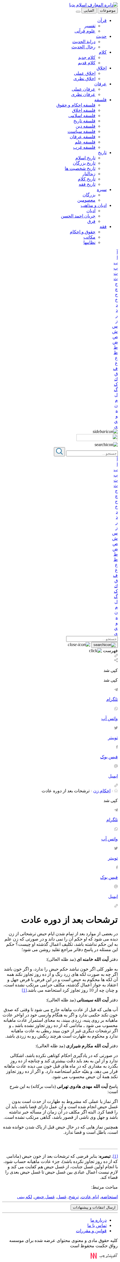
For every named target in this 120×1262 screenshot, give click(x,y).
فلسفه (100, 99)
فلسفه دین (85, 126)
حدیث (101, 36)
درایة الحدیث (83, 41)
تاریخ (102, 152)
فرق (91, 221)
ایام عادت (90, 1196)
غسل (61, 1196)
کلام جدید (86, 57)
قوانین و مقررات (91, 1230)
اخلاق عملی (84, 73)
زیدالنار (88, 173)
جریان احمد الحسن (78, 216)
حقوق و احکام (82, 231)
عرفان (100, 83)
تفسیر (89, 25)
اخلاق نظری (84, 78)
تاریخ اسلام (85, 157)
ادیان (91, 210)
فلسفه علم (85, 142)
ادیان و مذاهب (94, 205)
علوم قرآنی (85, 31)
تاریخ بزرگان (84, 163)
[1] (24, 990)
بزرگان (89, 194)
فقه (103, 226)
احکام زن (102, 790)
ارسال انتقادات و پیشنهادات (94, 1207)
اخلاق (102, 68)
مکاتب (89, 237)
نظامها (89, 242)
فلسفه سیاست (81, 131)
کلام (103, 52)
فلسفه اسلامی (81, 115)
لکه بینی (24, 1196)
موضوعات (108, 10)
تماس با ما (97, 1225)
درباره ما (98, 1220)
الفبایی (89, 10)
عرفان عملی (83, 89)
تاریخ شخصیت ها (80, 168)
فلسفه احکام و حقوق (75, 105)
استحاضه (109, 1196)
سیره (102, 189)
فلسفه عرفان (82, 136)
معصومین (86, 200)
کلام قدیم (86, 62)
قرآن (102, 20)
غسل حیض (44, 1196)
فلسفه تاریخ (84, 120)
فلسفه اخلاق (83, 110)
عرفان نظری (83, 94)
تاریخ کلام (86, 179)
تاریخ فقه (87, 184)
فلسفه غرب (84, 147)
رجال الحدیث (83, 46)
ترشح (74, 1196)
